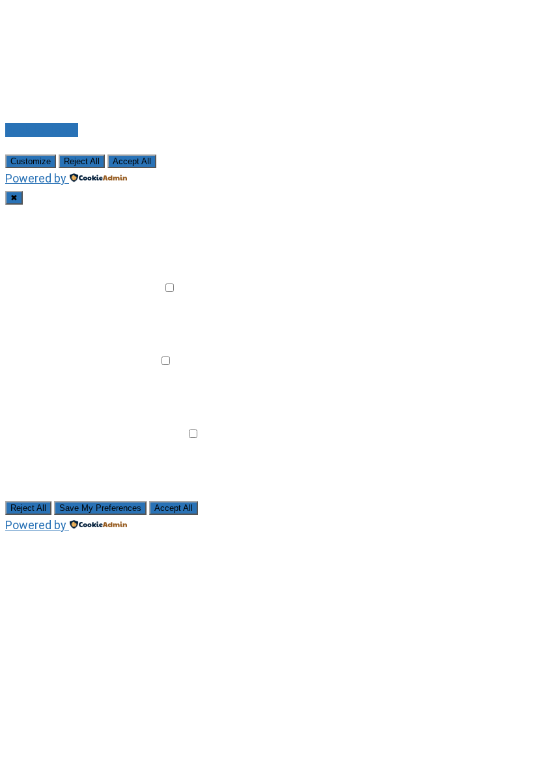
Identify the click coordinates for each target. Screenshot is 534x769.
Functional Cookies (69, 288)
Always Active (160, 215)
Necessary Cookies (70, 215)
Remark (140, 288)
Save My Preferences (100, 508)
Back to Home (41, 130)
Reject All (82, 161)
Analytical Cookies (67, 361)
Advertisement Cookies (80, 434)
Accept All (132, 161)
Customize (30, 161)
